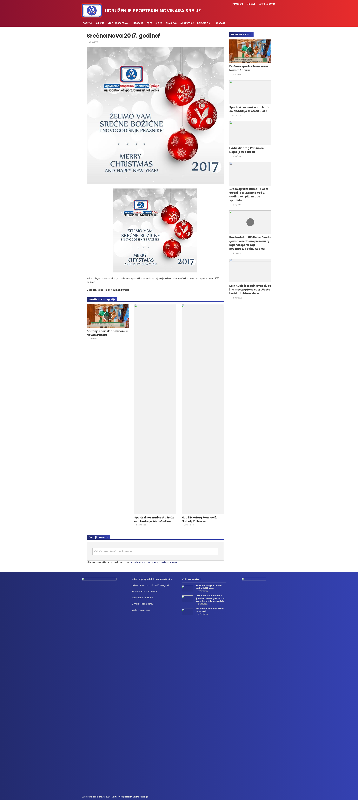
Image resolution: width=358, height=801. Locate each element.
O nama (100, 23)
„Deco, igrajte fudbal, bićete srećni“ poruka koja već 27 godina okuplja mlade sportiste (248, 194)
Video (159, 23)
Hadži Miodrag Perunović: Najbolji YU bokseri (199, 519)
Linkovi (251, 4)
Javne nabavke (267, 4)
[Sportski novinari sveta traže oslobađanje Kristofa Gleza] (155, 409)
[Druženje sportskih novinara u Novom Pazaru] (108, 315)
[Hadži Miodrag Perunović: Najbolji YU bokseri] (203, 409)
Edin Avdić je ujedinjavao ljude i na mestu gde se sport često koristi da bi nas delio (250, 289)
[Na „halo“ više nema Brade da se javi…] (187, 611)
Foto (149, 23)
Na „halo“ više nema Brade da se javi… (210, 610)
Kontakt (220, 23)
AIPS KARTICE (187, 23)
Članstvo (171, 23)
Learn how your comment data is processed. (154, 562)
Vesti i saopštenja (118, 23)
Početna (87, 23)
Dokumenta (203, 23)
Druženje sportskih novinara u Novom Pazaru (107, 333)
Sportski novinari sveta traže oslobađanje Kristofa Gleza (154, 519)
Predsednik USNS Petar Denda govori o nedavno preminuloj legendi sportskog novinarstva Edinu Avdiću (250, 243)
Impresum (237, 4)
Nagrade (138, 23)
